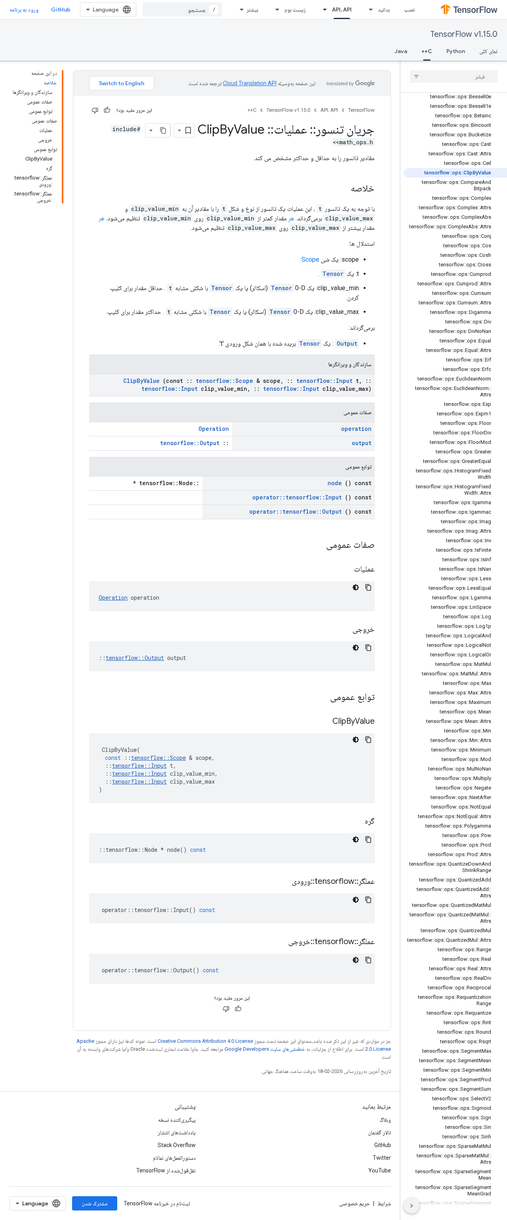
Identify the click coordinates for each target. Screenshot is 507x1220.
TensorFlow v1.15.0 (463, 34)
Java (401, 51)
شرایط (384, 1203)
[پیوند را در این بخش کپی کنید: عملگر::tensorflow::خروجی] (278, 942)
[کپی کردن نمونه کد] (368, 587)
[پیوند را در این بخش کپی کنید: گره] (355, 821)
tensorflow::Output (189, 443)
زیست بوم (295, 9)
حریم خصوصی (354, 1203)
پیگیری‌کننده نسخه (177, 1120)
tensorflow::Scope (224, 380)
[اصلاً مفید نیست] (95, 110)
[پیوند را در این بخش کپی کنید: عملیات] (344, 569)
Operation (213, 428)
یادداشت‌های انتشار (177, 1132)
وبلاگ (385, 1120)
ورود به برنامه (24, 9)
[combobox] (182, 9)
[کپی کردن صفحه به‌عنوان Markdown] (163, 130)
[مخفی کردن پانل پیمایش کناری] (411, 1206)
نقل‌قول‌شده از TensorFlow (166, 1170)
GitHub (61, 9)
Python (455, 51)
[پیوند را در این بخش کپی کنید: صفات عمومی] (316, 545)
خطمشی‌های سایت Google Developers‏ (265, 1049)
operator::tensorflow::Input (297, 497)
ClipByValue (141, 380)
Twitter (382, 1158)
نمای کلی (488, 51)
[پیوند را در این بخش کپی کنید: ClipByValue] (322, 722)
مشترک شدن (95, 1203)
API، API (342, 9)
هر (291, 218)
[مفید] (107, 110)
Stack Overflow (177, 1145)
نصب (409, 9)
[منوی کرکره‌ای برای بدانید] (368, 9)
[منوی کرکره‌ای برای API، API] (322, 9)
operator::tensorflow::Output (295, 511)
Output (347, 343)
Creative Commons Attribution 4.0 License (205, 1041)
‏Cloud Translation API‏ (249, 83)
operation (356, 428)
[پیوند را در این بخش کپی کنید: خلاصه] (343, 189)
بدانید (384, 9)
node (335, 483)
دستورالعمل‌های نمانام (174, 1158)
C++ (426, 51)
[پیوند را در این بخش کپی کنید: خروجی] (343, 630)
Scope (310, 259)
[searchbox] (453, 76)
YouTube (379, 1170)
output (362, 443)
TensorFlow (361, 110)
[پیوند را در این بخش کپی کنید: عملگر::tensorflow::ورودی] (282, 882)
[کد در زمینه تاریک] (355, 587)
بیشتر (252, 9)
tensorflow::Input (324, 380)
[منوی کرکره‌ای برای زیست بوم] (274, 9)
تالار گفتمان (379, 1132)
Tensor (332, 273)
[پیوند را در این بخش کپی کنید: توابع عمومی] (320, 697)
